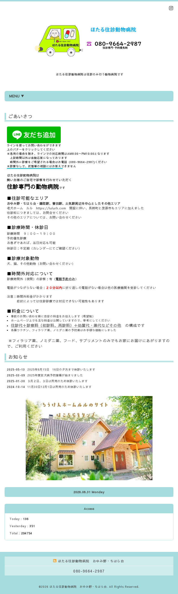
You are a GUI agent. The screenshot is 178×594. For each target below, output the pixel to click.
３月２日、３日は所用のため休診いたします (57, 381)
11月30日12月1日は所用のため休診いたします (59, 387)
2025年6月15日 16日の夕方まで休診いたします (61, 369)
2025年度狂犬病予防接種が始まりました (55, 375)
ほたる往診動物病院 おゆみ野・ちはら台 (78, 586)
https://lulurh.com (51, 208)
